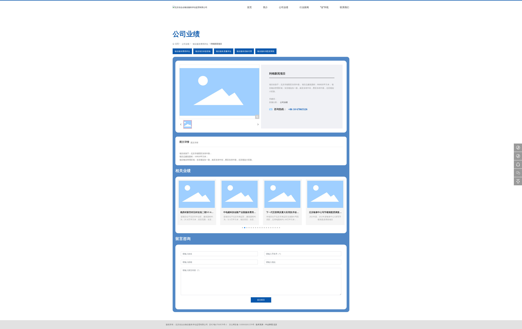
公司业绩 (185, 44)
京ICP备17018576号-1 (218, 325)
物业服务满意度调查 (265, 51)
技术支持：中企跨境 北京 (266, 324)
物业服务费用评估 (200, 44)
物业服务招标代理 (244, 51)
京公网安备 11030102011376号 (241, 325)
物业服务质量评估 (223, 51)
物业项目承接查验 (203, 51)
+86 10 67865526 (297, 109)
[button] (242, 227)
